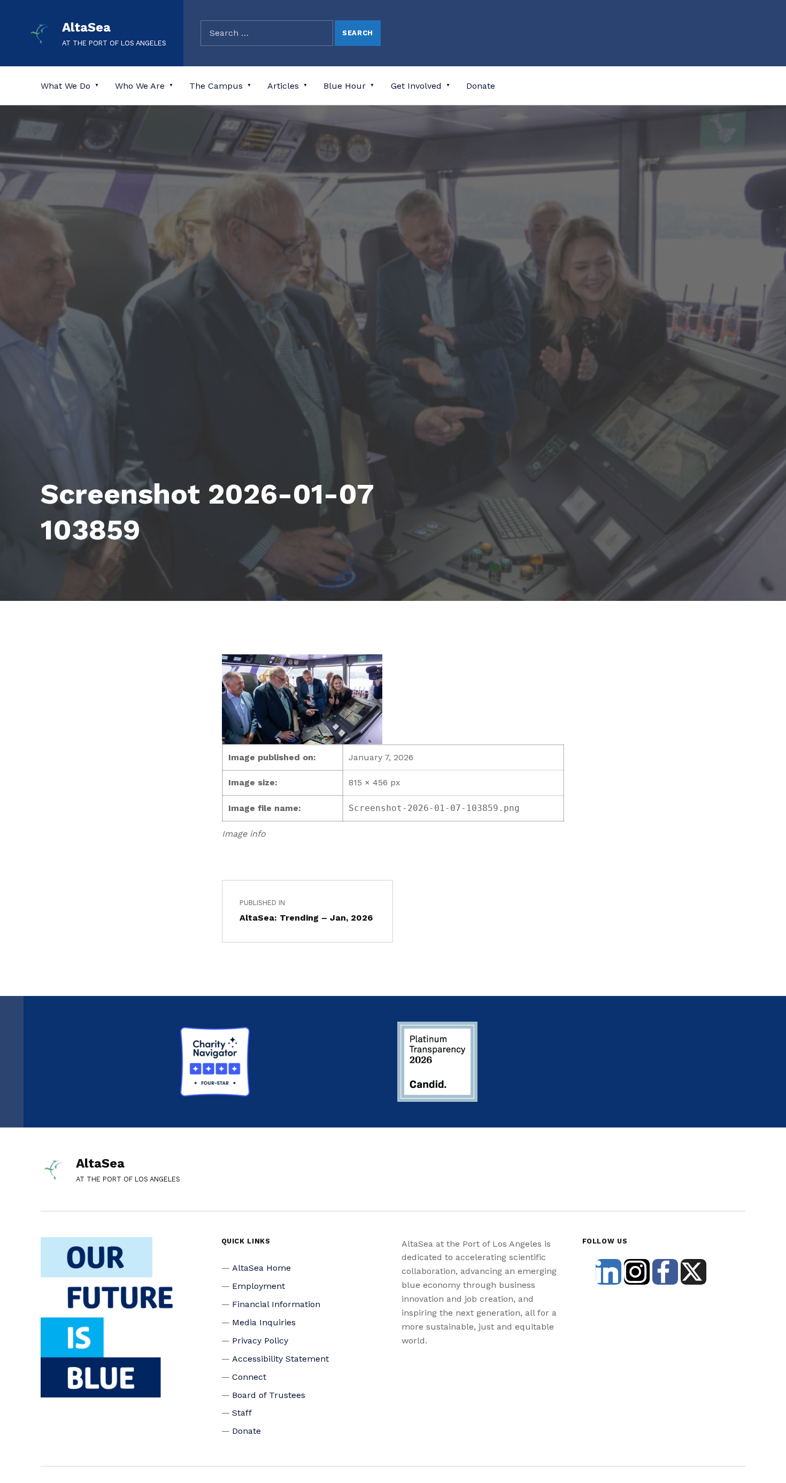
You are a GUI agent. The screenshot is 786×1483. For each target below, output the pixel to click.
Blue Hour (344, 86)
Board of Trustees (268, 1395)
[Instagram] (637, 1272)
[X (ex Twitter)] (693, 1272)
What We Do (65, 86)
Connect (249, 1377)
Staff (242, 1413)
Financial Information (276, 1304)
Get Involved (416, 86)
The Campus (216, 86)
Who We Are (140, 86)
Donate (480, 86)
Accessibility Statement (280, 1359)
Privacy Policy (260, 1340)
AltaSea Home (261, 1268)
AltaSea (86, 27)
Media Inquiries (264, 1322)
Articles (283, 86)
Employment (258, 1286)
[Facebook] (665, 1272)
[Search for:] (267, 33)
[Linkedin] (608, 1272)
